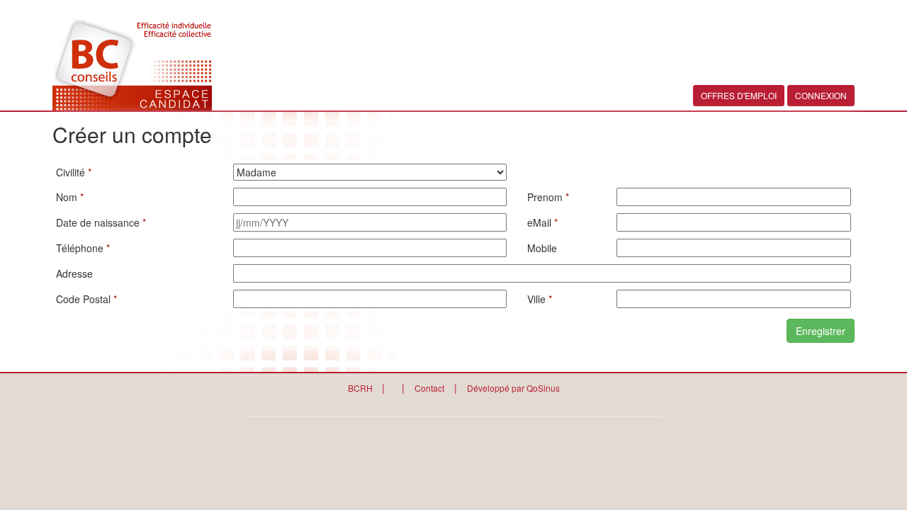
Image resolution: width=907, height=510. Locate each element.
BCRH (361, 388)
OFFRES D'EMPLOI (739, 95)
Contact (429, 388)
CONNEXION (821, 95)
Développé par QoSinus (513, 388)
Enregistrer (820, 331)
